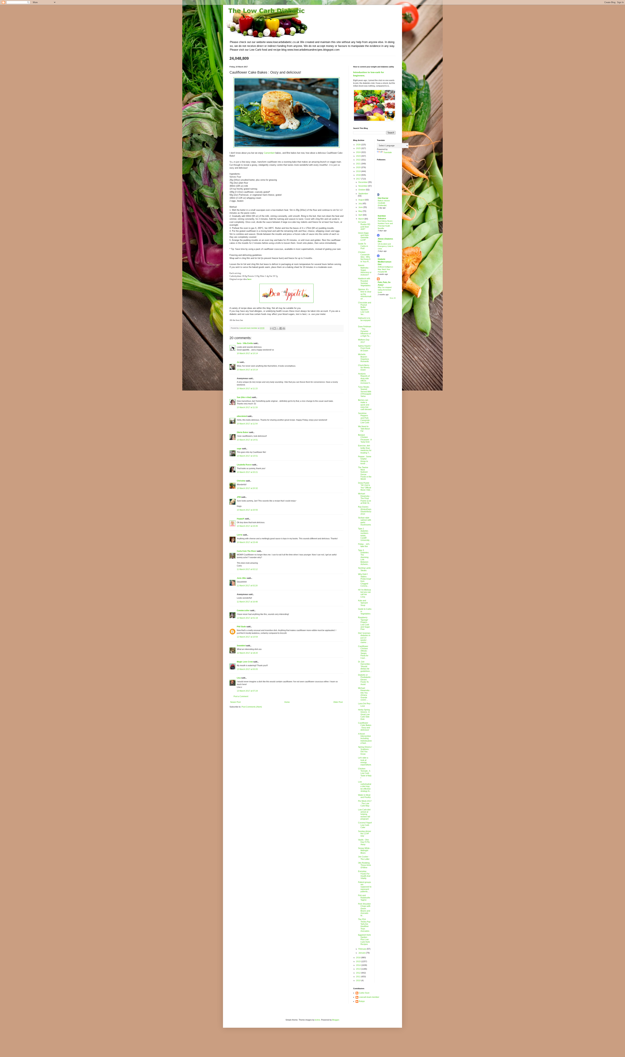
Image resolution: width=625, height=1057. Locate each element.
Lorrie (239, 535)
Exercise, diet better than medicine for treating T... (364, 449)
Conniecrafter (243, 610)
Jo (238, 362)
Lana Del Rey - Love (364, 704)
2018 (358, 175)
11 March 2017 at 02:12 (247, 569)
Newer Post (235, 702)
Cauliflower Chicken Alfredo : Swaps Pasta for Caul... (363, 652)
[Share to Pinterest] (283, 328)
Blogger (335, 1020)
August (361, 200)
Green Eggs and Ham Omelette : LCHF (363, 236)
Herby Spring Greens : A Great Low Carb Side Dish (364, 714)
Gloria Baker (243, 432)
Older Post (338, 702)
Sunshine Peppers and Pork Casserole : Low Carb (364, 418)
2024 (358, 152)
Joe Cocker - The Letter (363, 858)
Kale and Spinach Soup (363, 602)
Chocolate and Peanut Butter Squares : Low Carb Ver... (364, 309)
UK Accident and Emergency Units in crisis (385, 246)
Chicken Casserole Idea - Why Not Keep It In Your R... (364, 257)
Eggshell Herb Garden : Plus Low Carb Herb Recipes (364, 940)
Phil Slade (241, 626)
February (362, 949)
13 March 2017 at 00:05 (247, 669)
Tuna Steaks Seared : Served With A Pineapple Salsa (364, 392)
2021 (358, 164)
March (361, 219)
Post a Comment (241, 696)
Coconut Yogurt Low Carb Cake (365, 825)
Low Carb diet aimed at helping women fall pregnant (364, 814)
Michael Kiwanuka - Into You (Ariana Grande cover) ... (364, 694)
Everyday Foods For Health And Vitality (364, 874)
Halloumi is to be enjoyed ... (364, 320)
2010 (358, 980)
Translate (387, 152)
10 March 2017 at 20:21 (247, 472)
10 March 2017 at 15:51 (247, 456)
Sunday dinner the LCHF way (364, 833)
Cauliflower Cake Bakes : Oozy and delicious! (364, 726)
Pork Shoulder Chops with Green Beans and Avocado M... (364, 910)
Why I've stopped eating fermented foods (384, 289)
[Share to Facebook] (280, 328)
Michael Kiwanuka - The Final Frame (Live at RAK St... (364, 498)
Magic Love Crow (245, 662)
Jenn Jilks (241, 578)
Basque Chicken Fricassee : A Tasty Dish (365, 438)
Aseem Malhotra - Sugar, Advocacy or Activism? (364, 270)
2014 (358, 965)
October (362, 190)
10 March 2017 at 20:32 (247, 488)
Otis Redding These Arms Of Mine (364, 865)
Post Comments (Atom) (252, 707)
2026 (358, 145)
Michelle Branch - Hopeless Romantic (363, 358)
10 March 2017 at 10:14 (247, 353)
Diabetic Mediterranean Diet (384, 262)
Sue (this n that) (244, 397)
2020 (358, 167)
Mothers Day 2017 (363, 341)
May (360, 211)
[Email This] (271, 328)
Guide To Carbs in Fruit (363, 246)
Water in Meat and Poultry (364, 796)
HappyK (240, 519)
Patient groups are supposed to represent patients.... (364, 887)
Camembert (269, 153)
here (249, 279)
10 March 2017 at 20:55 (247, 510)
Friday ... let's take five (363, 545)
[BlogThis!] (274, 328)
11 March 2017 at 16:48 (247, 602)
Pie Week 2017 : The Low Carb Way (365, 803)
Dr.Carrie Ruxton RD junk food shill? (364, 225)
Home (287, 702)
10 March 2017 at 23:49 (247, 542)
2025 (358, 148)
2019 (358, 171)
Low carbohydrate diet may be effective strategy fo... (364, 786)
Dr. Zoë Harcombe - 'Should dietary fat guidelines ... (365, 666)
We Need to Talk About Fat (364, 428)
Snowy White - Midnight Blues (364, 850)
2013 (358, 969)
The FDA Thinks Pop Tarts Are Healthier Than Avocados (364, 925)
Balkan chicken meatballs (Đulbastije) (384, 203)
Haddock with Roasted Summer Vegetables (364, 282)
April (360, 215)
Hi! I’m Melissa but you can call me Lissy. (364, 593)
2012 (358, 973)
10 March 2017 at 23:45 (247, 526)
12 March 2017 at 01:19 (247, 618)
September (363, 193)
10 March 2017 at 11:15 (247, 388)
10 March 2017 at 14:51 (247, 440)
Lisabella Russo (244, 465)
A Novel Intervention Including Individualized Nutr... (365, 738)
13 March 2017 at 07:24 (247, 691)
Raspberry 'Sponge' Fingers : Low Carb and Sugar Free (364, 623)
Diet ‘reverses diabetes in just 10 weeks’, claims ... (364, 638)
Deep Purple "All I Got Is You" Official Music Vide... (365, 486)
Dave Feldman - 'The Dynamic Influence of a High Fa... (364, 331)
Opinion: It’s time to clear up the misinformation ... (364, 294)
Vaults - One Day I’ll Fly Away (364, 842)
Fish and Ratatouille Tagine (364, 897)
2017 (358, 179)
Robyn (362, 1001)
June (360, 207)
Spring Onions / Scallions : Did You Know (365, 750)
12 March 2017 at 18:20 (247, 653)
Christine (241, 481)
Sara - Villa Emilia (245, 343)
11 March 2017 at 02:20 (247, 585)
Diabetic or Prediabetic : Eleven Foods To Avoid (365, 680)
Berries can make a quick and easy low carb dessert (364, 405)
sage (239, 448)
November (363, 186)
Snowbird (241, 646)
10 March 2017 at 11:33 (247, 407)
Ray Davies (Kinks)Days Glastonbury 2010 (364, 510)
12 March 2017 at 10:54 (247, 637)
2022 (358, 160)
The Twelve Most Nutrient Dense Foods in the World (364, 473)
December (363, 182)
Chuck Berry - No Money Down (364, 367)
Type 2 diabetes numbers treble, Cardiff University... (364, 535)
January (362, 953)
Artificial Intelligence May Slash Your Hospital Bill (385, 269)
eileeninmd (242, 416)
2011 (358, 976)
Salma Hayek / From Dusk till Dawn (364, 348)
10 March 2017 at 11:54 (247, 424)
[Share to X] (277, 328)
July (360, 203)
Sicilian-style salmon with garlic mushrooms (364, 521)
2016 (358, 957)
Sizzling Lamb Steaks (364, 569)
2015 (358, 961)
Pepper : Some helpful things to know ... (364, 460)
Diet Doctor (383, 198)
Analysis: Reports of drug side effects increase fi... (364, 378)
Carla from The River (246, 551)
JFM (239, 497)
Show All (393, 298)
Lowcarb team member (369, 997)
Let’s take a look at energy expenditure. (365, 761)
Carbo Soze (364, 993)
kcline (317, 1020)
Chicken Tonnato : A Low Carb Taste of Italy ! (364, 773)
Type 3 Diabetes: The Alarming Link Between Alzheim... (363, 557)
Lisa (239, 678)
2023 (358, 156)
